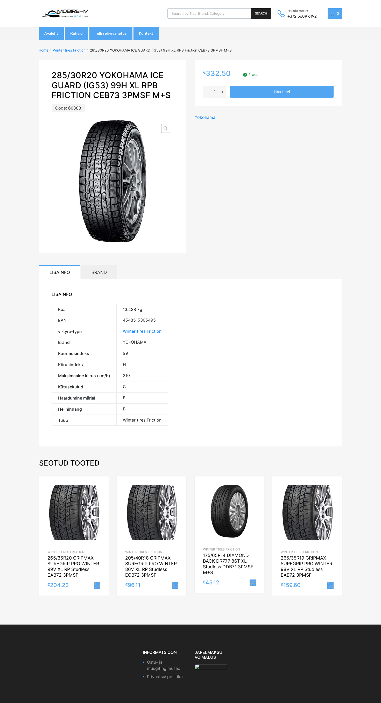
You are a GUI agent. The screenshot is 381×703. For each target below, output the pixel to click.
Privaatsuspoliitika (165, 676)
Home (43, 50)
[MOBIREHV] (65, 13)
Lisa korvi (282, 92)
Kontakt (146, 33)
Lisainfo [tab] (60, 272)
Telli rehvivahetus (111, 33)
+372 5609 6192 (300, 16)
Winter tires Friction (69, 50)
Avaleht (51, 33)
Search (261, 13)
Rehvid (76, 33)
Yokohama (205, 117)
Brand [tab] (99, 272)
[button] (165, 128)
